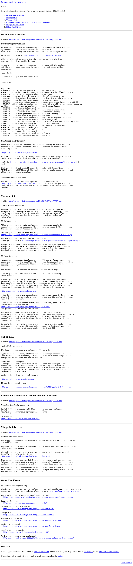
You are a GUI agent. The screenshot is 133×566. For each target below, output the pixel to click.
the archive (88, 551)
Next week (21, 2)
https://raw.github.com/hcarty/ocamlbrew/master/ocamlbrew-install (43, 162)
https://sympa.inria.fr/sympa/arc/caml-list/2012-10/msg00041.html (35, 432)
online (60, 556)
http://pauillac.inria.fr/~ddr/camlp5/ (20, 419)
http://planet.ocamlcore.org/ (64, 491)
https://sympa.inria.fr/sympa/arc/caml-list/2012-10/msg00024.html (35, 342)
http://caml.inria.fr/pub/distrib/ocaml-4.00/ (26, 532)
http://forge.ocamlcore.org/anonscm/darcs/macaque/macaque (51, 241)
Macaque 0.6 (11, 18)
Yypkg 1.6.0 (11, 20)
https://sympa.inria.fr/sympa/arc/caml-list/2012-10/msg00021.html (35, 39)
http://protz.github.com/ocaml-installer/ (22, 183)
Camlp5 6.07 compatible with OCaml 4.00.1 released (28, 22)
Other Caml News (13, 27)
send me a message (41, 551)
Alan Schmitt (126, 563)
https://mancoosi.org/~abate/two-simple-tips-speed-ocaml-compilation (38, 497)
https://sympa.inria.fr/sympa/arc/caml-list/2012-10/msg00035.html (35, 401)
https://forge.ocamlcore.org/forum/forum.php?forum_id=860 (32, 520)
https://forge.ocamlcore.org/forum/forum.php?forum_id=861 (32, 526)
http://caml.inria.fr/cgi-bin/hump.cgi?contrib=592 (28, 515)
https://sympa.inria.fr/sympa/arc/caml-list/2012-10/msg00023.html (35, 201)
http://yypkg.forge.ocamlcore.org (17, 379)
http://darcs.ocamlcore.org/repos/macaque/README (25, 307)
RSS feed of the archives (109, 551)
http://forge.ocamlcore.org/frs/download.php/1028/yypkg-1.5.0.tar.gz (36, 387)
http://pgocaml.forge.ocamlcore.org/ (19, 291)
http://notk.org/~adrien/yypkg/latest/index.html (25, 456)
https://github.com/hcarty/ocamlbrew (19, 152)
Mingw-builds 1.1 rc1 (15, 25)
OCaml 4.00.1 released (15, 15)
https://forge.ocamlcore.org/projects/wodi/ (25, 503)
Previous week (7, 2)
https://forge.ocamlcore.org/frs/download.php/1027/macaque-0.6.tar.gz (36, 235)
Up (15, 2)
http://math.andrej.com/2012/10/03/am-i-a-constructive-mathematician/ (38, 538)
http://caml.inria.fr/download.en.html (43, 55)
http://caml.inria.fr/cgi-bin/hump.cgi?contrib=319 (28, 509)
